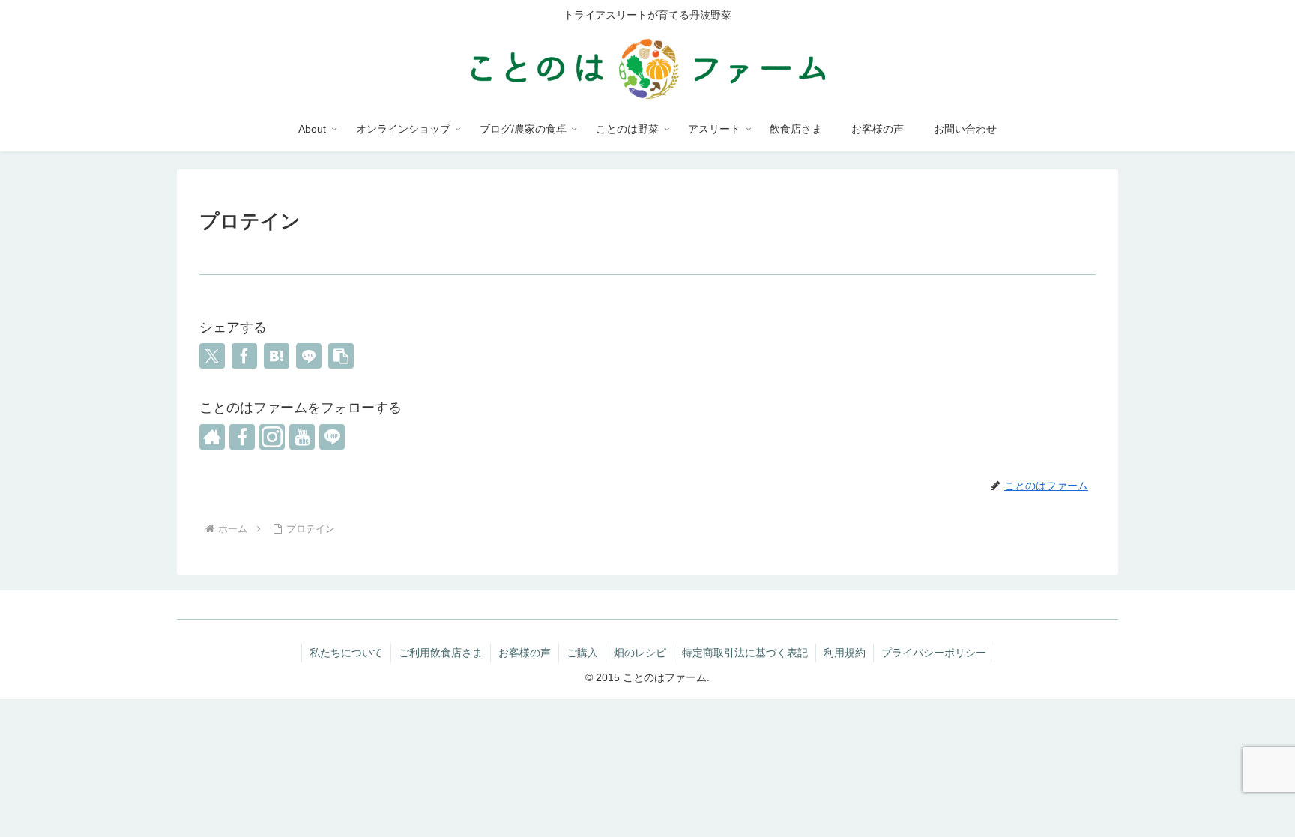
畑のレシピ (640, 653)
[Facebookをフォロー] (242, 437)
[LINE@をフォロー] (332, 437)
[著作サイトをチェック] (212, 437)
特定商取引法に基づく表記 (745, 653)
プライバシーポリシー (933, 653)
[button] (341, 356)
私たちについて (346, 653)
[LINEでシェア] (309, 356)
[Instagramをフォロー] (272, 437)
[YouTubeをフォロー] (302, 437)
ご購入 (582, 653)
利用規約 (845, 653)
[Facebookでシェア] (244, 356)
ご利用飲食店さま (441, 653)
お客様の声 (524, 653)
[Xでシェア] (212, 356)
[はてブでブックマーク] (276, 356)
